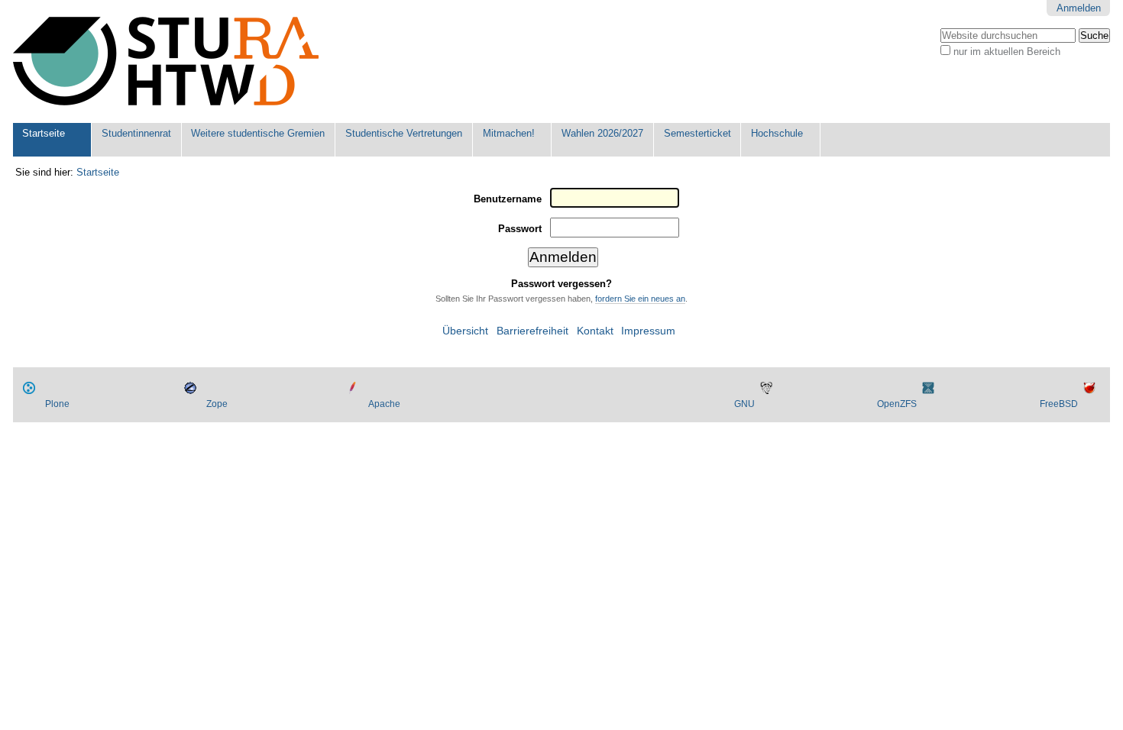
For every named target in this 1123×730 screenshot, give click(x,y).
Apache (384, 404)
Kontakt (595, 331)
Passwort (520, 228)
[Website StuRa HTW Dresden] (166, 61)
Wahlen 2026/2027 (602, 133)
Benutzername (508, 199)
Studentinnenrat (136, 133)
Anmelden (1079, 8)
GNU (744, 404)
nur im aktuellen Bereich (1006, 51)
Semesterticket (697, 133)
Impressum (648, 331)
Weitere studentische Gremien (258, 133)
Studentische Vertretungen (403, 133)
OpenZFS (897, 404)
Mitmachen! (509, 133)
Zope (217, 404)
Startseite (43, 133)
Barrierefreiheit (532, 331)
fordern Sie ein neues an (640, 298)
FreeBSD (1059, 404)
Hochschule (777, 133)
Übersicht (465, 331)
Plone (57, 404)
